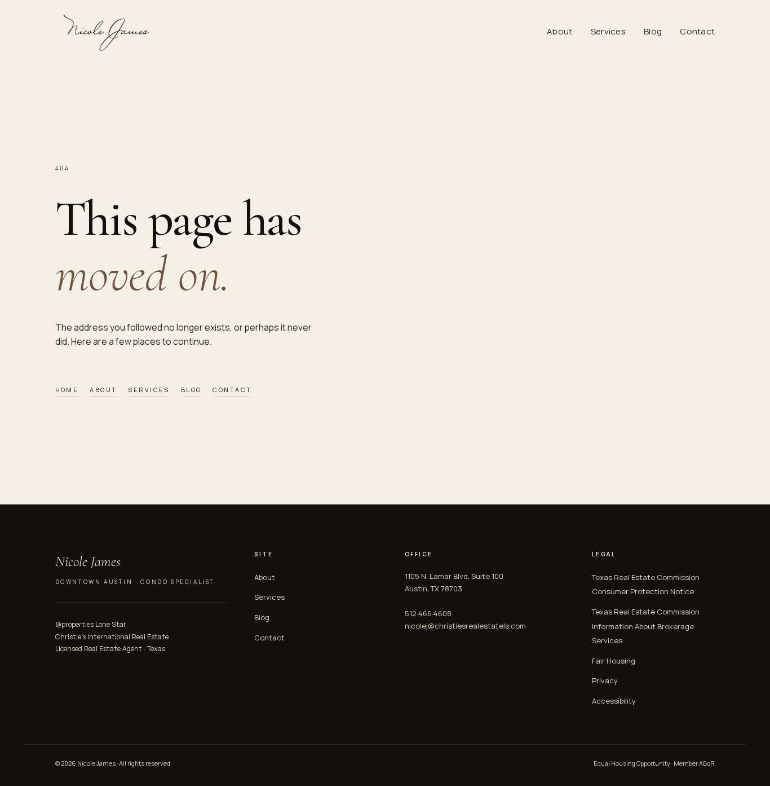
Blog (653, 31)
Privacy (605, 680)
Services (608, 31)
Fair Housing (613, 661)
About (560, 31)
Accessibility (614, 701)
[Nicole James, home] (104, 31)
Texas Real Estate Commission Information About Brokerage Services (646, 626)
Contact (697, 31)
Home (67, 389)
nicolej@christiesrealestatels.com (465, 626)
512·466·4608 (428, 613)
